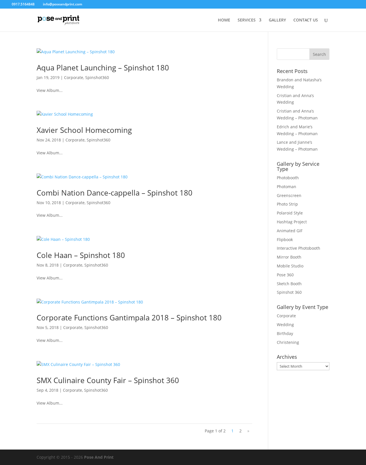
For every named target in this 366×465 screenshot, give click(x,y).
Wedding (285, 324)
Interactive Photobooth (298, 248)
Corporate (73, 77)
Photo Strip (287, 204)
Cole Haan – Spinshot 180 (81, 255)
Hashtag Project (292, 221)
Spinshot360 (97, 77)
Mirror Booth (289, 257)
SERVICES (247, 20)
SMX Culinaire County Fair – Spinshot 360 (108, 380)
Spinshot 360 (289, 292)
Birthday (285, 333)
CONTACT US (305, 20)
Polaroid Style (290, 213)
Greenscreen (289, 195)
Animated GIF (290, 230)
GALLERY (277, 20)
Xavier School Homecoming (84, 130)
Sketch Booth (289, 283)
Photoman (286, 186)
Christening (288, 342)
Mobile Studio (290, 266)
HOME (224, 20)
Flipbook (285, 239)
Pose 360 (285, 274)
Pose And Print (99, 457)
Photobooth (288, 177)
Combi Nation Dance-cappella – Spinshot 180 (114, 193)
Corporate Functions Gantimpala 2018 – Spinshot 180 (129, 317)
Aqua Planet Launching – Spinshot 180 (103, 67)
